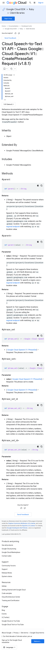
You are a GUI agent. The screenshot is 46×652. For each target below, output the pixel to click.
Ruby (31, 9)
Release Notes (7, 573)
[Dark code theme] (38, 185)
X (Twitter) (5, 617)
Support (4, 569)
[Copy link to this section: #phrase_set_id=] (21, 440)
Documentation (14, 26)
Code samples (7, 593)
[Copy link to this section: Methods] (16, 173)
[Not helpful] (19, 33)
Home (4, 26)
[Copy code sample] (41, 185)
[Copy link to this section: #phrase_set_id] (20, 399)
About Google (6, 633)
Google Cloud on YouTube (11, 621)
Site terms (24, 633)
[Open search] (30, 2)
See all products (7, 545)
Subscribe (38, 641)
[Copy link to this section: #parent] (12, 179)
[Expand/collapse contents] (14, 75)
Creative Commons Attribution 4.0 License (21, 523)
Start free (8, 19)
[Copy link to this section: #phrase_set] (17, 329)
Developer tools (26, 26)
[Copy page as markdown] (11, 69)
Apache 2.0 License (28, 525)
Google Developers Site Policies (17, 528)
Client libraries (17, 13)
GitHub (4, 586)
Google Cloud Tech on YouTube (13, 624)
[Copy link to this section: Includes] (14, 159)
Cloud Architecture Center (11, 597)
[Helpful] (15, 33)
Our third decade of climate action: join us (17, 636)
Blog (3, 610)
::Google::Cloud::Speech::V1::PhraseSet (22, 350)
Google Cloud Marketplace (11, 552)
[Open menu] (3, 2)
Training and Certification (10, 600)
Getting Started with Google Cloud (14, 590)
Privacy (16, 633)
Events (4, 614)
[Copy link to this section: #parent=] (13, 236)
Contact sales (6, 556)
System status (7, 576)
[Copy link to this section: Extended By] (19, 145)
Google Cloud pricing (9, 549)
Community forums (9, 566)
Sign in (40, 3)
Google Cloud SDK (15, 9)
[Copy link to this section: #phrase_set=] (18, 359)
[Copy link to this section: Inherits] (13, 130)
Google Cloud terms (37, 633)
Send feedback (10, 38)
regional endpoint (13, 226)
